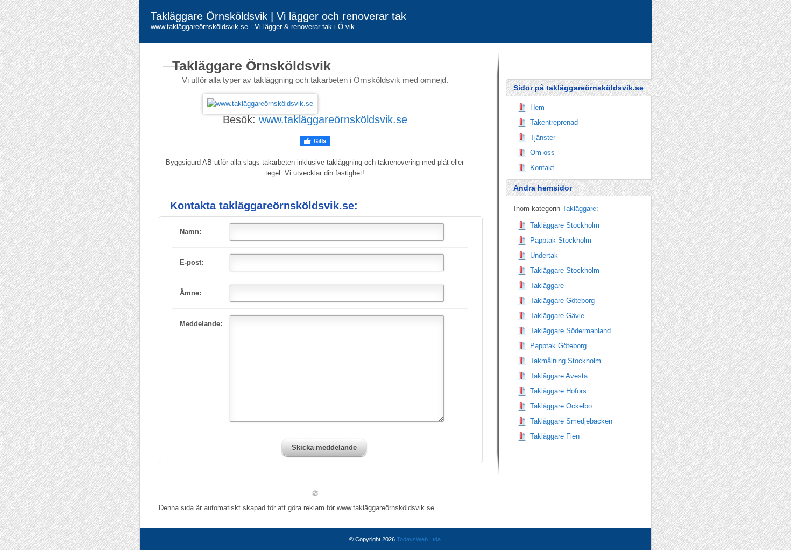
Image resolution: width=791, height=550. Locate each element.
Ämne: (190, 293)
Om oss (542, 153)
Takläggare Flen (555, 436)
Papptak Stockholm (560, 240)
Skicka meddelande (324, 447)
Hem (537, 107)
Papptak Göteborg (558, 346)
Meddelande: (201, 324)
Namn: (190, 232)
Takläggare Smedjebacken (571, 421)
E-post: (191, 262)
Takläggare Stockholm (564, 225)
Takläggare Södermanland (570, 331)
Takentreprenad (554, 122)
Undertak (544, 255)
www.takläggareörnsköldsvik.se (333, 119)
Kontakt (542, 168)
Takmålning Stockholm (565, 361)
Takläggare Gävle (557, 316)
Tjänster (542, 137)
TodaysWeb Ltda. (419, 539)
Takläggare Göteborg (562, 301)
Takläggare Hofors (558, 391)
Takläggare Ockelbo (561, 406)
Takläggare (579, 209)
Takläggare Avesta (559, 376)
